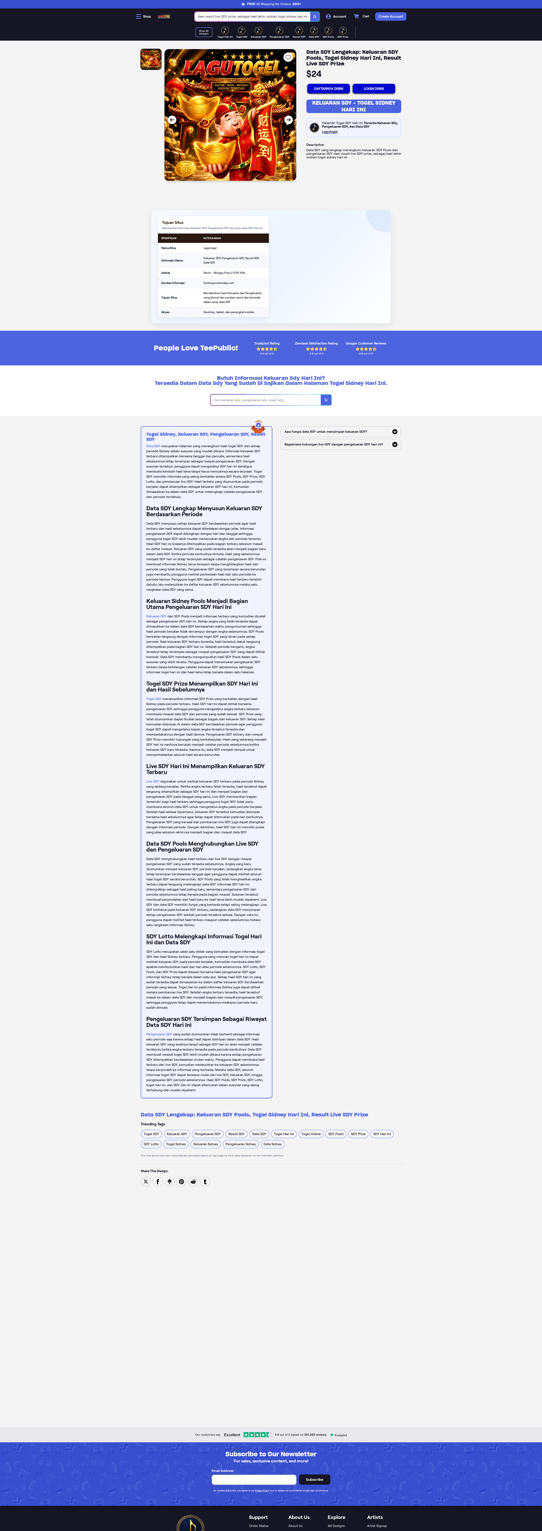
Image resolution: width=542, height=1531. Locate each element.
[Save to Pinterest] (181, 1181)
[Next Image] (288, 120)
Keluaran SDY (156, 616)
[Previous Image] (172, 120)
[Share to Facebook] (158, 1181)
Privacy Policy (262, 1490)
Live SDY (152, 781)
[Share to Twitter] (146, 1181)
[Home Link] (164, 16)
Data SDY (153, 446)
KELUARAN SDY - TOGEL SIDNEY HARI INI (353, 106)
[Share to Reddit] (193, 1181)
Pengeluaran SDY (159, 1034)
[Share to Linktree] (170, 1181)
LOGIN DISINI (374, 88)
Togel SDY (154, 699)
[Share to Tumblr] (205, 1181)
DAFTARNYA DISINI (328, 88)
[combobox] (252, 16)
